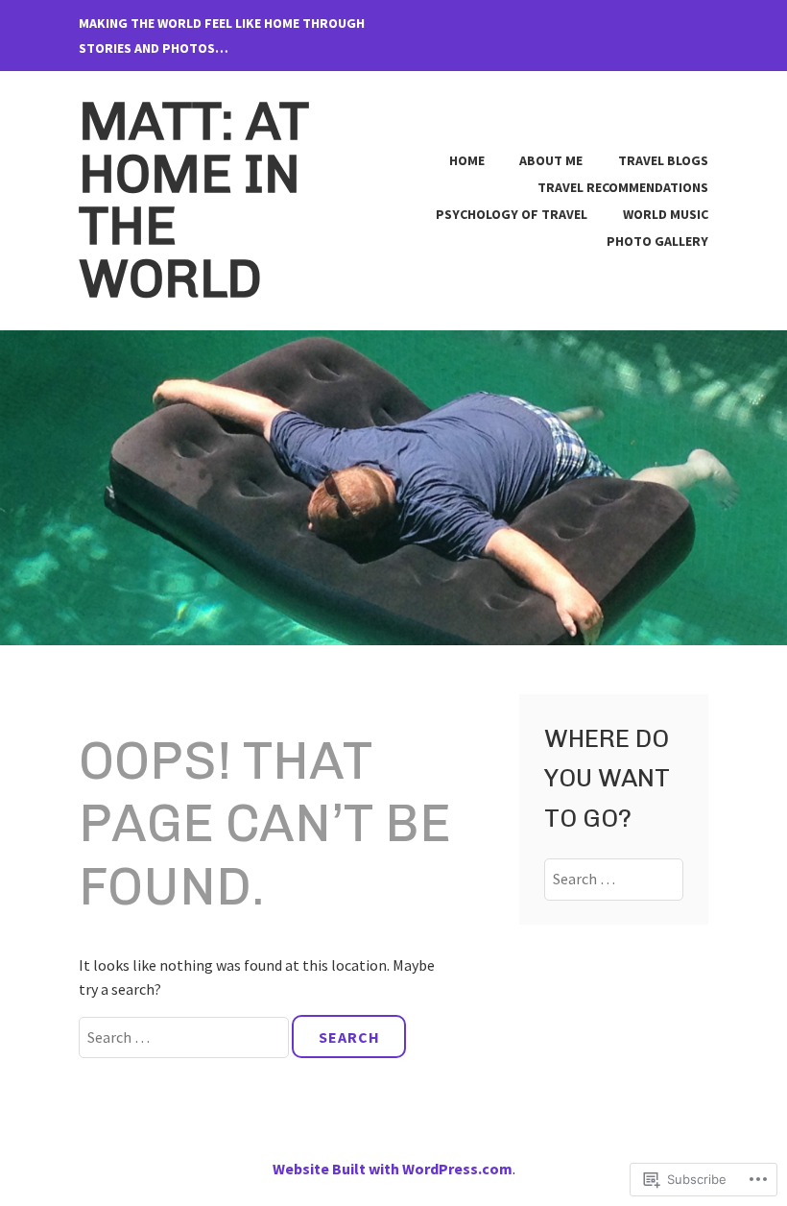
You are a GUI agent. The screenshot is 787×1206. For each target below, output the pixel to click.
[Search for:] (185, 1037)
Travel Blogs (663, 160)
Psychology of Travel (511, 214)
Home (467, 160)
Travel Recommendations (622, 187)
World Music (665, 214)
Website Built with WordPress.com (393, 1168)
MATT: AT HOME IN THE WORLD (194, 200)
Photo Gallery (657, 241)
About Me (551, 160)
